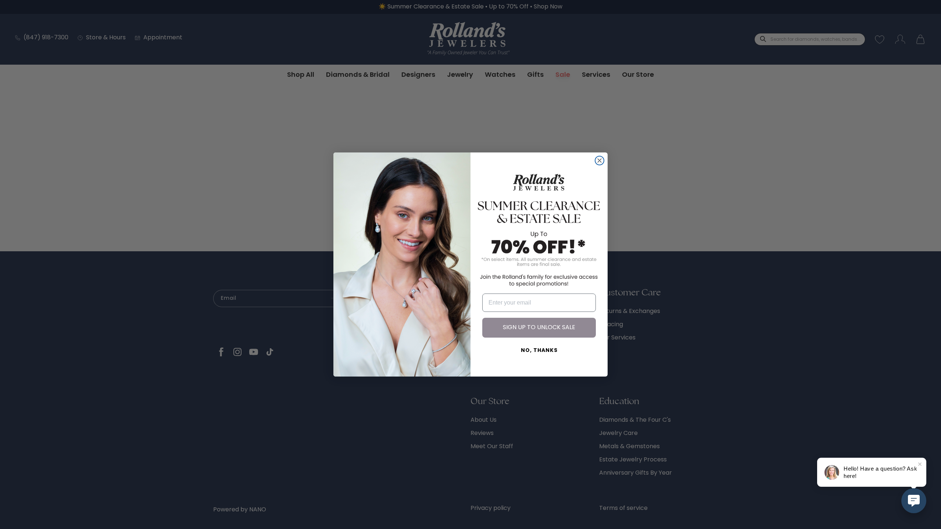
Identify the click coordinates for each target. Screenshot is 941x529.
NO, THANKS (539, 350)
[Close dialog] (599, 160)
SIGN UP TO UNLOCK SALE (539, 328)
